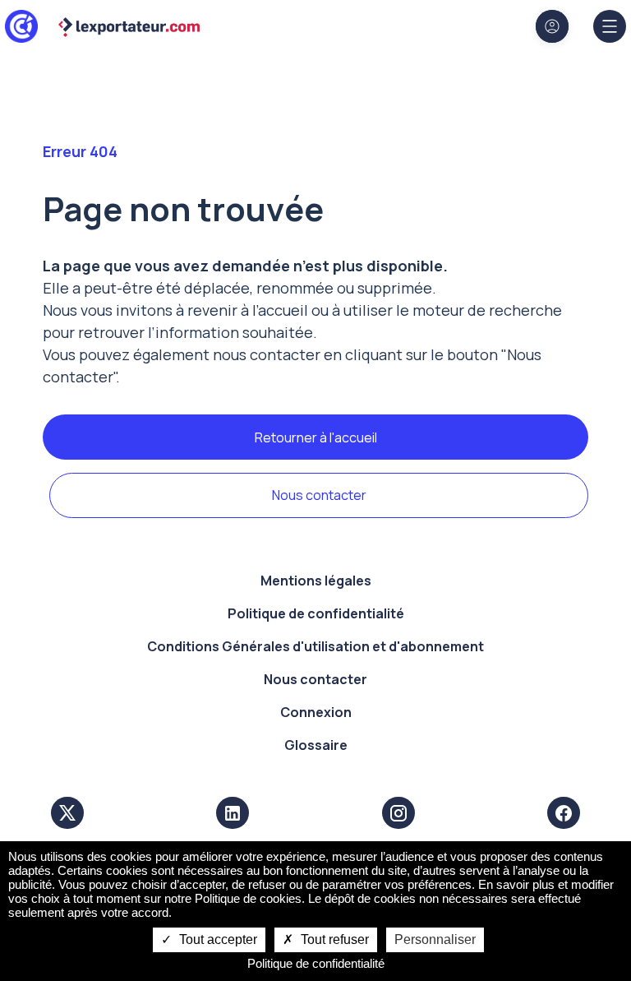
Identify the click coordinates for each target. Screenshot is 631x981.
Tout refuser (333, 939)
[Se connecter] (552, 26)
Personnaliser (435, 939)
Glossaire (316, 745)
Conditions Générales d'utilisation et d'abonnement (315, 646)
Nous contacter (319, 495)
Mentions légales (315, 580)
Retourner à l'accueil (316, 437)
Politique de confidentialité (316, 613)
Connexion (316, 712)
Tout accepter (216, 939)
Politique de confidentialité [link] (316, 963)
